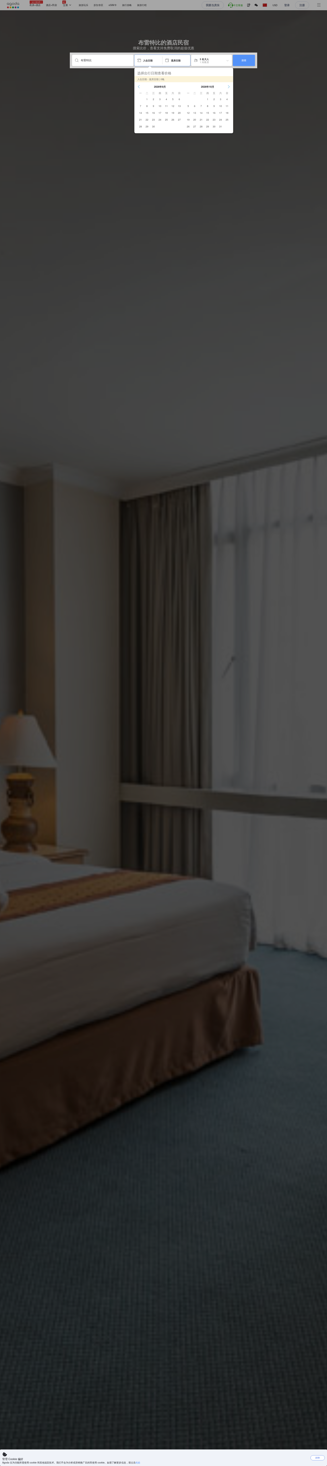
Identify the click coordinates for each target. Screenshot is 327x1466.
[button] (138, 86)
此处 (138, 1462)
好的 (317, 1457)
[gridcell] (147, 99)
